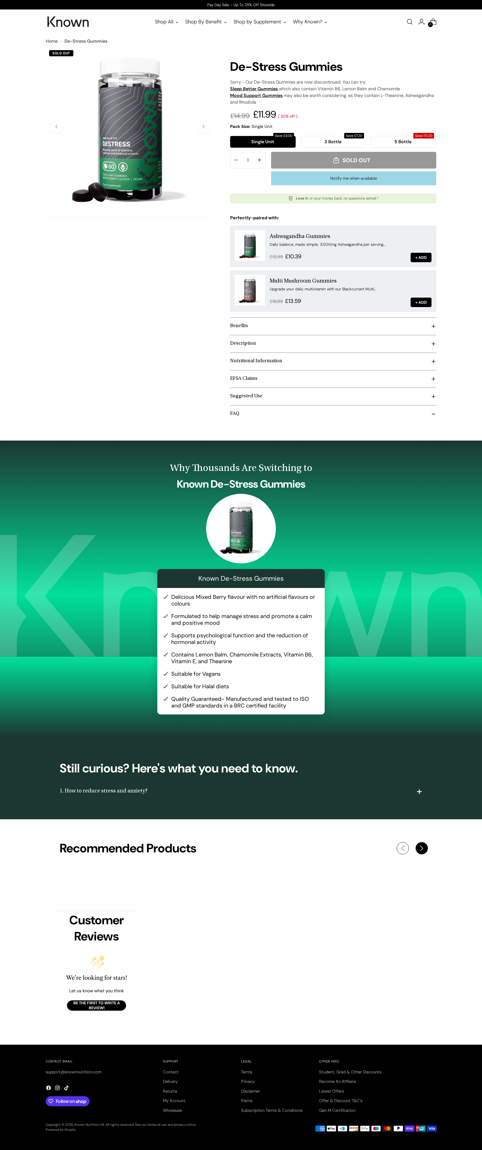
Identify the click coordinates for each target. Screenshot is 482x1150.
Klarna (246, 1100)
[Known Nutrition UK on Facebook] (49, 1089)
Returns (170, 1091)
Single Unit (271, 140)
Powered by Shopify (61, 1129)
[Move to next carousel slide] (422, 848)
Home (52, 41)
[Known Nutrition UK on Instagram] (58, 1089)
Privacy (248, 1081)
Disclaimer (250, 1091)
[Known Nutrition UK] (68, 21)
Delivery (170, 1081)
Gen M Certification (337, 1110)
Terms (246, 1072)
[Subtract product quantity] (236, 160)
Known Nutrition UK (89, 1124)
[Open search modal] (409, 21)
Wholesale (172, 1110)
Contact (171, 1072)
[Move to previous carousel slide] (403, 848)
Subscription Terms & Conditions (271, 1110)
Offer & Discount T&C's (340, 1100)
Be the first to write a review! (96, 1005)
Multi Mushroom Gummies (303, 281)
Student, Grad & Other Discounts (350, 1072)
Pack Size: (251, 126)
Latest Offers (331, 1091)
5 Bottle (413, 140)
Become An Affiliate (337, 1081)
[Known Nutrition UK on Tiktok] (67, 1089)
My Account (174, 1100)
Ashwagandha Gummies (300, 236)
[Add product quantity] (259, 160)
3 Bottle (343, 140)
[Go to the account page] (421, 21)
